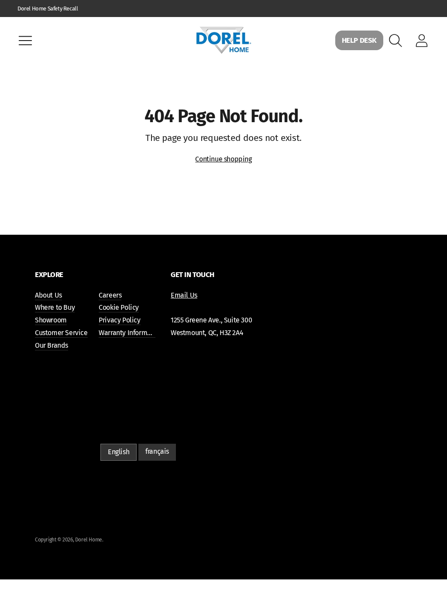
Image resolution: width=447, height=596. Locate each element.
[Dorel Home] (223, 40)
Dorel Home (88, 540)
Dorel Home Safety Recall (47, 8)
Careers (110, 295)
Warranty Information (131, 333)
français (157, 451)
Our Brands (51, 345)
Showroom (51, 320)
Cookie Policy (119, 307)
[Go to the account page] (421, 40)
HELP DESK (359, 40)
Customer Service (61, 333)
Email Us (184, 295)
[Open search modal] (395, 40)
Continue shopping (223, 159)
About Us (48, 295)
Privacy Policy (119, 320)
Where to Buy (55, 307)
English (118, 452)
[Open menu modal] (25, 40)
